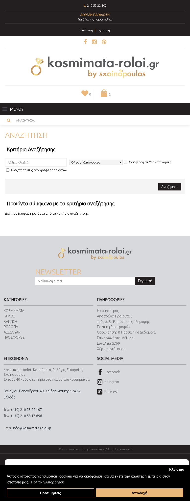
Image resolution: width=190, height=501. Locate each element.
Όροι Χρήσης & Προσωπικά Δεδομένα (126, 332)
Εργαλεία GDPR (108, 343)
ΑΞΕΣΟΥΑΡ (12, 332)
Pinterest (111, 392)
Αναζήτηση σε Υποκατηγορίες (149, 162)
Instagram (111, 382)
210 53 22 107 (97, 5)
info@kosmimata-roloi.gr (32, 428)
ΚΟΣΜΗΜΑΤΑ (14, 311)
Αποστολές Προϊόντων (114, 316)
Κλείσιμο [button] (176, 469)
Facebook (112, 372)
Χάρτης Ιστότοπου (111, 349)
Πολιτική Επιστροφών (113, 327)
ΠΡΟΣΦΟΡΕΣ (14, 337)
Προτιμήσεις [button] (50, 493)
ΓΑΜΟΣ (9, 316)
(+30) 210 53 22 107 (26, 410)
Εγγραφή (145, 281)
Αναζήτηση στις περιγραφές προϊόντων (39, 170)
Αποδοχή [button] (139, 493)
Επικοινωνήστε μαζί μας (115, 338)
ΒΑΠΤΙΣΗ (10, 322)
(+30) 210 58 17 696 (26, 416)
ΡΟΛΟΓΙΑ (11, 327)
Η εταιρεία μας (108, 311)
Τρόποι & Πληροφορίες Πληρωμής (123, 322)
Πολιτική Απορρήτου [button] (47, 482)
